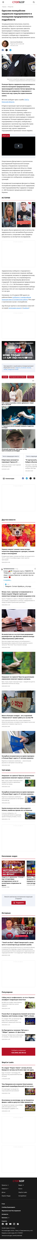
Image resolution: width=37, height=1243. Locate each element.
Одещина (30, 377)
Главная (4, 7)
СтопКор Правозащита (8, 1207)
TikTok (16, 369)
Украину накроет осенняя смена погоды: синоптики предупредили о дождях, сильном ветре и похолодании (18, 551)
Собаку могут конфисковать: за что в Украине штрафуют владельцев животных (18, 998)
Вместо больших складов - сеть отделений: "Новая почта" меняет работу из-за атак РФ (17, 717)
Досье (3, 1192)
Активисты (5, 1214)
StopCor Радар (6, 1196)
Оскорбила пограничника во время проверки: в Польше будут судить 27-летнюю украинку (18, 757)
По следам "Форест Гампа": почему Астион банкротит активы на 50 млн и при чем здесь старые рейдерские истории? (18, 1070)
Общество (10, 7)
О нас (3, 1204)
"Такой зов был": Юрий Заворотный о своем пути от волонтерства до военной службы (18, 943)
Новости (4, 1189)
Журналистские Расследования (11, 1211)
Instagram (10, 369)
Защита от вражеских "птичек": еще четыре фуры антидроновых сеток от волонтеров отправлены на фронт (13, 881)
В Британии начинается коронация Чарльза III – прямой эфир (10, 462)
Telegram (17, 368)
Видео (20, 1185)
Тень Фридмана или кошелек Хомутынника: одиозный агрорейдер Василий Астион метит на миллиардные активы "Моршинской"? (18, 1086)
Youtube (29, 368)
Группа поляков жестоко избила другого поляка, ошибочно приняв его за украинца (17, 809)
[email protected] (17, 1235)
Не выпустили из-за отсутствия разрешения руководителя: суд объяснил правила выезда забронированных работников (18, 636)
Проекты (4, 1185)
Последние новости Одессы (17, 377)
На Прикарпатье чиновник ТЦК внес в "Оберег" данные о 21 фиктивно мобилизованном (15, 1032)
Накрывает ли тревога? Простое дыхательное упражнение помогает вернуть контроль (18, 678)
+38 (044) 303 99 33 (18, 1053)
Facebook (26, 308)
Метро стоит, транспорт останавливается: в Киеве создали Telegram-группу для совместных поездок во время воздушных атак (18, 594)
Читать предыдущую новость (11, 456)
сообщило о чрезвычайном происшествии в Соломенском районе (16, 298)
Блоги (20, 1189)
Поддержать (20, 903)
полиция (5, 377)
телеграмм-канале (15, 308)
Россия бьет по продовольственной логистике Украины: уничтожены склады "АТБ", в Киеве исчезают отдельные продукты (18, 1016)
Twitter (5, 369)
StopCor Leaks (8, 1062)
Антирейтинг (22, 1196)
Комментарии (10, 479)
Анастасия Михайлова (16, 42)
